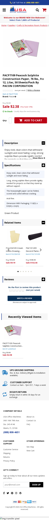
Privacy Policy (9, 461)
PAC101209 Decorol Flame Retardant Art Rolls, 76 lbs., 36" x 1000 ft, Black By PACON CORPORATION (34, 249)
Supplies (11, 25)
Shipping (6, 453)
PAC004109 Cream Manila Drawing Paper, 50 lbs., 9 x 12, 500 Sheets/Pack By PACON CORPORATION (14, 249)
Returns (6, 457)
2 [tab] (20, 271)
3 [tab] (23, 271)
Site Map (30, 447)
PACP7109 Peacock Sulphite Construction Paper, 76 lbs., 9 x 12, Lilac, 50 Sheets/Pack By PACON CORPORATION (12, 344)
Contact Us (31, 420)
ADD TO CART (33, 120)
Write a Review (33, 90)
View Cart (30, 450)
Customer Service (10, 449)
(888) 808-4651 (32, 2)
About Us (30, 416)
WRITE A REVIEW (24, 298)
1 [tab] (18, 271)
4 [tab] (25, 271)
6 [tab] (31, 271)
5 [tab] (28, 271)
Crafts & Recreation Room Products (32, 25)
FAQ (28, 424)
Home (4, 25)
